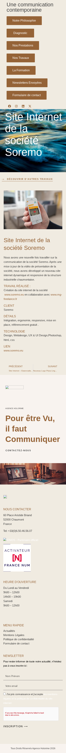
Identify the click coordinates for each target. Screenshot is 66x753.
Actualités (9, 630)
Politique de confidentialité (18, 639)
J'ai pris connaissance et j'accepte (30, 698)
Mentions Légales (13, 635)
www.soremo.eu (14, 294)
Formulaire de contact (16, 643)
